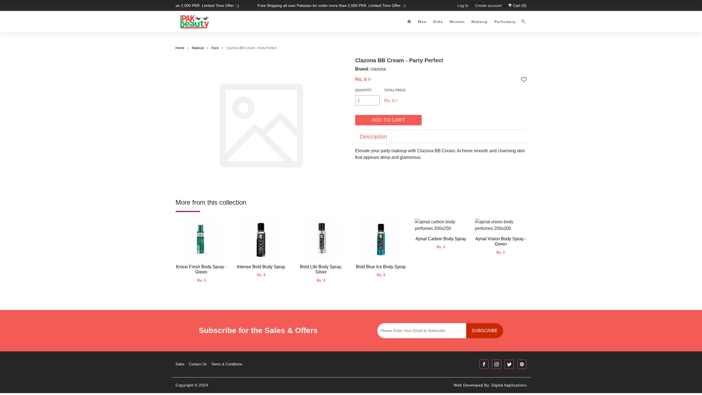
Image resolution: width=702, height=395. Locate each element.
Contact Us (198, 364)
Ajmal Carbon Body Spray (440, 238)
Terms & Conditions (226, 364)
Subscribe (485, 330)
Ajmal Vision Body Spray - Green (500, 241)
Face (215, 48)
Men (422, 21)
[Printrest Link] (521, 364)
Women (457, 21)
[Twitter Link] (509, 364)
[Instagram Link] (496, 364)
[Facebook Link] (484, 364)
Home (180, 48)
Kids (438, 21)
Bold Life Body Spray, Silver (321, 269)
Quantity (363, 90)
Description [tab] (373, 137)
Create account (488, 5)
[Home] (409, 22)
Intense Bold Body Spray (261, 266)
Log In (462, 5)
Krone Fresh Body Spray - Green (201, 269)
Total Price (395, 90)
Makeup (479, 21)
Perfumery (505, 21)
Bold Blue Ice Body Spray (381, 266)
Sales (180, 364)
